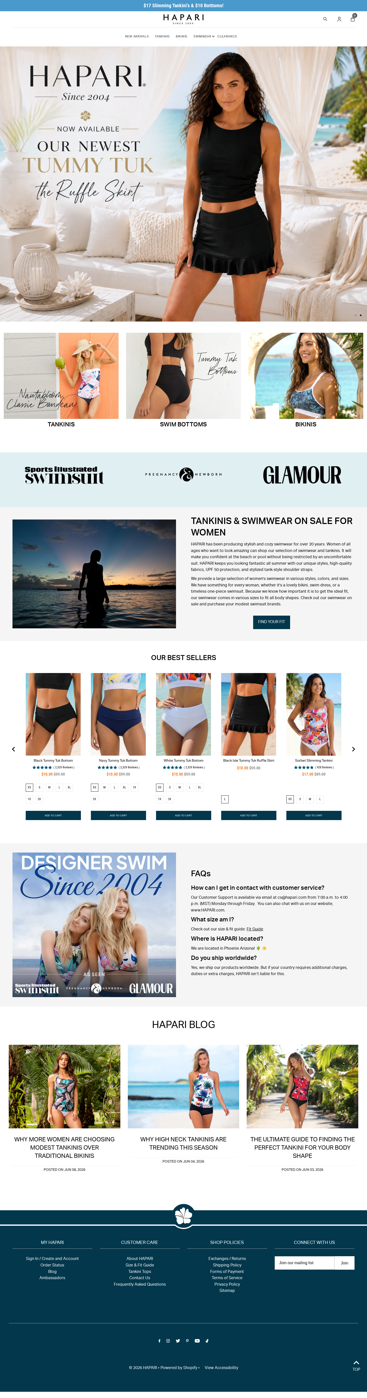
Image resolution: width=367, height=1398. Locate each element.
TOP (356, 1370)
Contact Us (139, 1278)
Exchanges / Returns (227, 1259)
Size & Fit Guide (140, 1266)
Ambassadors (52, 1278)
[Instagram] (168, 1342)
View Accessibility (221, 1368)
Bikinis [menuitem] (181, 36)
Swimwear (202, 36)
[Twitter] (178, 1342)
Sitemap (227, 1291)
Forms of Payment (227, 1272)
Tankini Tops (139, 1272)
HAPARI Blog (183, 1026)
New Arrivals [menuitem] (137, 36)
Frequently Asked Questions (140, 1285)
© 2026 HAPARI (143, 1368)
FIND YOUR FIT (271, 622)
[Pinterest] (187, 1342)
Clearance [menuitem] (227, 36)
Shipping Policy (227, 1266)
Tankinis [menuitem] (162, 36)
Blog (52, 1272)
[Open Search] (325, 18)
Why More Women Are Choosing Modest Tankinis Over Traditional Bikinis (64, 1148)
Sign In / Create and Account (52, 1259)
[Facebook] (160, 1342)
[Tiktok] (207, 1342)
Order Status (52, 1266)
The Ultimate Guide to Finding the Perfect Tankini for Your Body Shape (302, 1148)
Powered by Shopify (179, 1368)
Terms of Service (227, 1278)
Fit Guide (255, 930)
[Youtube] (197, 1342)
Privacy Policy (227, 1285)
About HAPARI (140, 1259)
